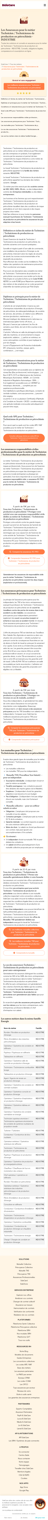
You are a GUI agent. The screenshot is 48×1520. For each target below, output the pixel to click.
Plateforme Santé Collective (24, 1324)
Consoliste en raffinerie (13, 1204)
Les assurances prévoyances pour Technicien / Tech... (20, 121)
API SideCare (24, 1437)
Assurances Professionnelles (24, 1277)
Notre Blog (24, 1351)
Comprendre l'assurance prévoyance (25, 739)
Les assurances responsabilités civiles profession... (19, 117)
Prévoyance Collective (24, 1267)
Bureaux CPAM (24, 1378)
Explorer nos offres (24, 1295)
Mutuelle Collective (24, 1264)
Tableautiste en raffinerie (13, 1056)
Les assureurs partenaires (24, 1371)
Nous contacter (24, 1458)
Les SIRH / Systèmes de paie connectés (24, 1441)
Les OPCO (24, 1384)
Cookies (24, 1478)
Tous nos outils (24, 1340)
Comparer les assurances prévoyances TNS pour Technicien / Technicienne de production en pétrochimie (24, 730)
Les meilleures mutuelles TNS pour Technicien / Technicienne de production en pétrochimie (23, 944)
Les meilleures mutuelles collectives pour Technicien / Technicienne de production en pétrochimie (25, 932)
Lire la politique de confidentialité (12, 1510)
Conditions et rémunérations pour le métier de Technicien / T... (24, 107)
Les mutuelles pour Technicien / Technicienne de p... (20, 125)
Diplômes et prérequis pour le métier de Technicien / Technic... (23, 103)
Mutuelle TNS (24, 1270)
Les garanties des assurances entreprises (24, 1397)
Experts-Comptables (24, 1409)
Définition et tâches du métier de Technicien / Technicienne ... (23, 99)
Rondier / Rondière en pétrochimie (17, 1182)
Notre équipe (24, 1462)
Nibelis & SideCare (24, 1422)
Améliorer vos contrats (24, 1298)
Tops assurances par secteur (24, 1388)
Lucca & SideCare (24, 1419)
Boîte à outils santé (24, 1394)
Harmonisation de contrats (24, 1308)
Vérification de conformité (24, 1311)
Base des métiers (24, 1368)
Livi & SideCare (24, 1425)
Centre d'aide (24, 1455)
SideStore (24, 1284)
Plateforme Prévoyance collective (24, 1327)
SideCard (24, 1280)
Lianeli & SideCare (24, 1428)
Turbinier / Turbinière (12, 1130)
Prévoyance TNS (24, 1274)
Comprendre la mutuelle (25, 953)
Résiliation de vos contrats (24, 1315)
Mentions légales (24, 1472)
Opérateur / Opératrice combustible (17, 1222)
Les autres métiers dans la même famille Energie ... (19, 136)
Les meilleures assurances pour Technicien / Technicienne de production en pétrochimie (24, 86)
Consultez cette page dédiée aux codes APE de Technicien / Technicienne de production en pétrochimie (24, 438)
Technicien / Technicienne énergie (17, 1235)
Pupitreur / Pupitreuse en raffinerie (17, 1052)
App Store (24, 1487)
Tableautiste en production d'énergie (18, 1074)
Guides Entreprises (24, 1358)
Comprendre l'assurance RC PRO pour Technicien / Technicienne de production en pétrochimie (24, 561)
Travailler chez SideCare (24, 1468)
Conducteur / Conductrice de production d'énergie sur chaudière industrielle (17, 1229)
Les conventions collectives (24, 1361)
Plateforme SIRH (24, 1330)
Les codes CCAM (24, 1381)
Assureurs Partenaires (24, 1412)
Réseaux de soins (24, 1391)
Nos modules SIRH (24, 1333)
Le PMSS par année (24, 1374)
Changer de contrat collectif (24, 1301)
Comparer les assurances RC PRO (25, 552)
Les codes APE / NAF (24, 1364)
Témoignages (24, 1465)
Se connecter (24, 1452)
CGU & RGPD (24, 1475)
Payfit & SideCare (24, 1415)
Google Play (24, 1490)
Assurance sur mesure (24, 1305)
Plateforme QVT (24, 1337)
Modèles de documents (24, 1355)
